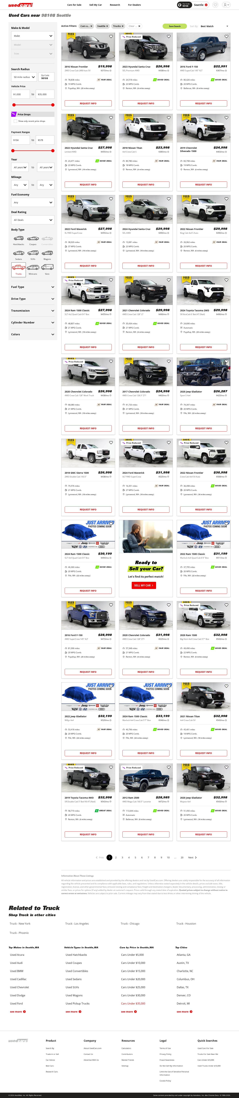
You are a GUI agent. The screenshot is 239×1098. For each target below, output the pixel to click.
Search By (50, 1048)
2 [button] (116, 857)
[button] (193, 859)
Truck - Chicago (130, 923)
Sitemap (125, 1066)
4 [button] (129, 857)
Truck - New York (20, 923)
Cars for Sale (74, 4)
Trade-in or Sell (52, 1054)
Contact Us (88, 1054)
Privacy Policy (165, 1054)
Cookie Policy (165, 1080)
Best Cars (50, 1066)
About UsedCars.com (92, 1048)
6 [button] (142, 857)
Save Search (175, 26)
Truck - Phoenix (19, 933)
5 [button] (135, 857)
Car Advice (50, 1060)
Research (115, 4)
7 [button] (148, 857)
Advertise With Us (91, 1060)
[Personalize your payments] (110, 70)
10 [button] (168, 857)
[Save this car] (111, 36)
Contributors (127, 1054)
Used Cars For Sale (205, 1048)
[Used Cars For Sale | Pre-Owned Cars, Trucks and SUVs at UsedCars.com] (20, 5)
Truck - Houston (186, 923)
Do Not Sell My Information (171, 1066)
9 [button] (161, 857)
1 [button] (109, 857)
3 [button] (122, 857)
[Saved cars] (215, 5)
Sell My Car (95, 4)
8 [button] (155, 857)
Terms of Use (165, 1048)
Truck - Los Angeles (77, 923)
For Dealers (134, 4)
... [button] (175, 857)
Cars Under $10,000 (206, 1060)
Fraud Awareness (167, 1060)
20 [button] (182, 857)
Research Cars (52, 1071)
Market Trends (128, 1060)
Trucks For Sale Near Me (208, 1054)
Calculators (126, 1048)
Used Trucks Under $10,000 (209, 1066)
